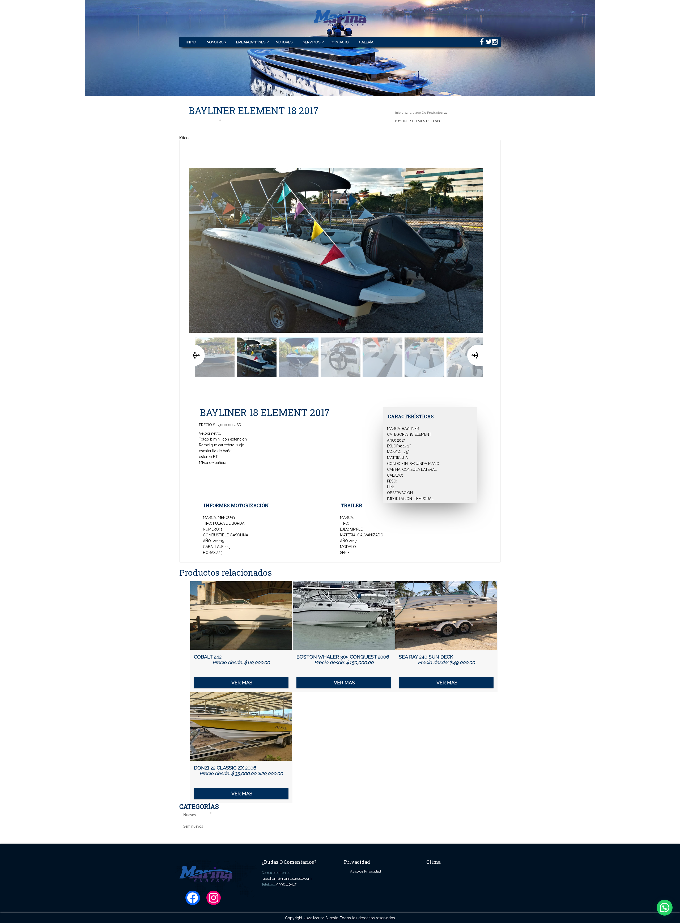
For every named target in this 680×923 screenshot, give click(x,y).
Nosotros (216, 42)
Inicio (191, 42)
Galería (366, 42)
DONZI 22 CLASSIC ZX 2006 (238, 774)
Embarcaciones (250, 42)
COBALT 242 (232, 659)
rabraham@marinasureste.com (287, 879)
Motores (284, 42)
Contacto (340, 42)
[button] (665, 908)
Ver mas (241, 682)
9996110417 (286, 884)
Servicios (311, 42)
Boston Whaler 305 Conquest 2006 (342, 659)
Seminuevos (193, 826)
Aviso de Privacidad (365, 871)
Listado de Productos (426, 112)
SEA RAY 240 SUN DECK (437, 659)
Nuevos (189, 815)
